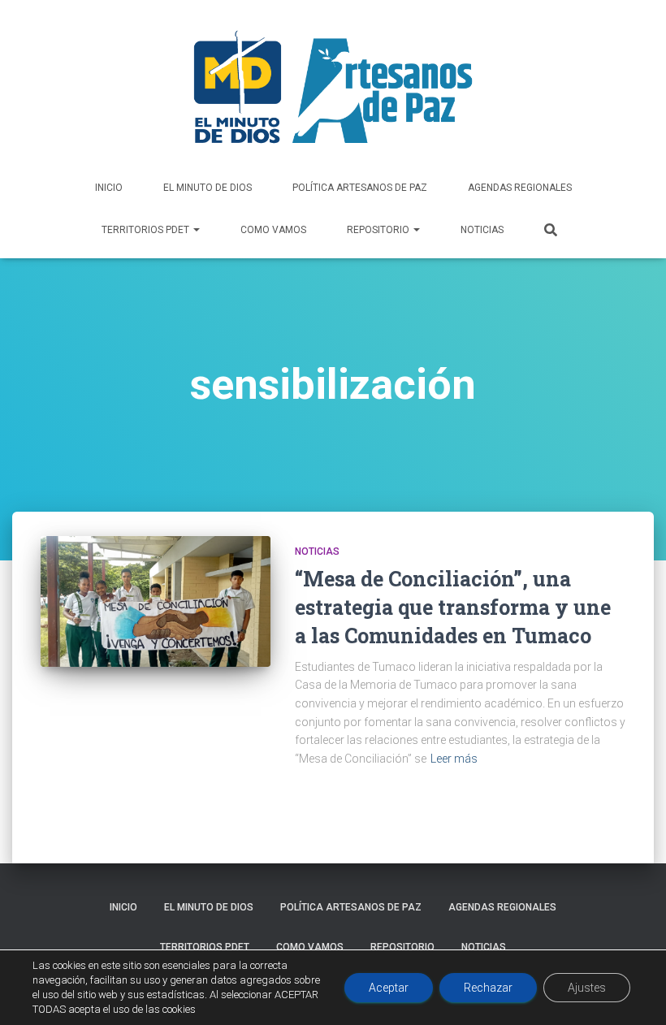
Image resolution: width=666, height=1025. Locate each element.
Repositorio (379, 230)
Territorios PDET (147, 230)
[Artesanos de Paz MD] (333, 87)
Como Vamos (273, 230)
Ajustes (587, 987)
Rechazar (488, 987)
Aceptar (389, 987)
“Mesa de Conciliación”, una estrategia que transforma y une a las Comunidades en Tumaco (453, 607)
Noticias (482, 230)
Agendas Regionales (520, 187)
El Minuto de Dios (207, 187)
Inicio (109, 187)
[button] (196, 230)
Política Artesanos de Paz (359, 187)
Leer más (454, 758)
